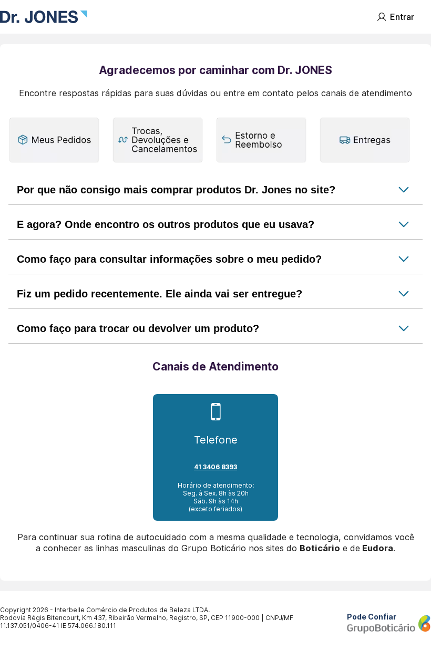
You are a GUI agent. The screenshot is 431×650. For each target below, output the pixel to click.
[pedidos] (54, 140)
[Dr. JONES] (43, 17)
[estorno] (261, 140)
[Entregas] (365, 140)
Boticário (320, 548)
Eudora (377, 548)
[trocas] (157, 140)
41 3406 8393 (215, 467)
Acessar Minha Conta (400, 16)
